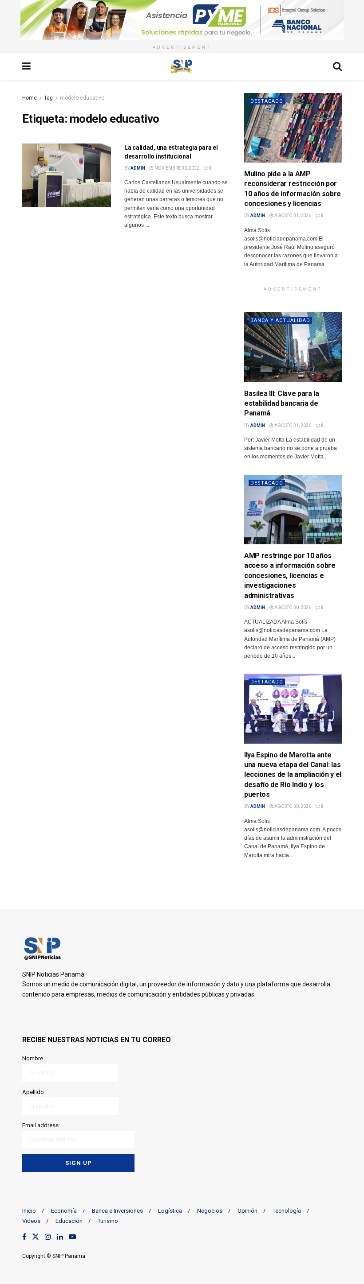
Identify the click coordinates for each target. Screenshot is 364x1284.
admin (138, 168)
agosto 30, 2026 (292, 607)
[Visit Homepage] (181, 66)
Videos (31, 1221)
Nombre (32, 1058)
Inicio (29, 1210)
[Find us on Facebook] (24, 1237)
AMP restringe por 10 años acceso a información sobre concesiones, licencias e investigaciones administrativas (290, 575)
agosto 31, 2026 (292, 215)
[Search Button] (337, 66)
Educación (69, 1221)
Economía (64, 1210)
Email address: (41, 1125)
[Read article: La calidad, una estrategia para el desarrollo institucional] (66, 175)
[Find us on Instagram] (48, 1237)
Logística (170, 1210)
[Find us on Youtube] (72, 1237)
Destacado (266, 101)
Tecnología (287, 1210)
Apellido (33, 1092)
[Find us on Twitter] (35, 1237)
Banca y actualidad (280, 320)
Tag (48, 98)
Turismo (108, 1221)
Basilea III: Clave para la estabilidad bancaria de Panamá (281, 403)
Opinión (247, 1210)
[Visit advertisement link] (182, 20)
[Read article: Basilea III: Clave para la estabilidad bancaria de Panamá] (293, 347)
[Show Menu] (26, 66)
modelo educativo (82, 98)
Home (29, 98)
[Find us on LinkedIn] (60, 1237)
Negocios (209, 1210)
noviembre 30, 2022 (176, 168)
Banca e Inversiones (117, 1210)
